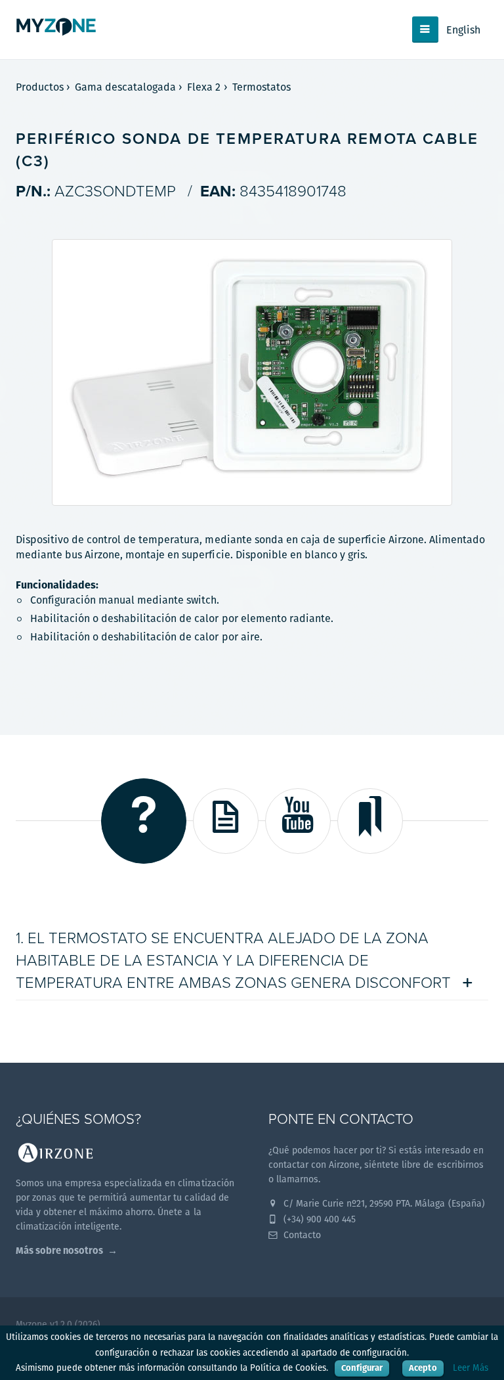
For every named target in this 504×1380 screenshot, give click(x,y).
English (463, 29)
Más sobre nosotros (59, 1250)
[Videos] (298, 821)
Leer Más (470, 1368)
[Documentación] (226, 821)
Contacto (301, 1234)
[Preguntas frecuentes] (143, 821)
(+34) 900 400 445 (318, 1219)
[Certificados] (370, 821)
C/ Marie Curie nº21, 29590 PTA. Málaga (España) (383, 1203)
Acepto (422, 1368)
